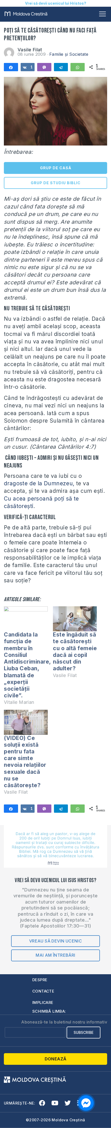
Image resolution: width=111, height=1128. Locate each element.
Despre (39, 979)
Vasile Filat (30, 49)
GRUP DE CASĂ (55, 168)
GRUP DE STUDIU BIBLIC (56, 183)
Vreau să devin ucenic (55, 941)
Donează (56, 1058)
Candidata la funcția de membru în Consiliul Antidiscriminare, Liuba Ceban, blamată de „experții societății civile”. (27, 665)
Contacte (43, 991)
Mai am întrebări (55, 955)
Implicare (42, 1002)
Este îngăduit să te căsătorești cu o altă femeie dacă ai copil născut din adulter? (75, 651)
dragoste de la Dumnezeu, (39, 483)
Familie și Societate (68, 54)
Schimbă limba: (49, 1011)
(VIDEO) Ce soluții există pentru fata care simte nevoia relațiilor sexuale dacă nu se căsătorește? (25, 761)
